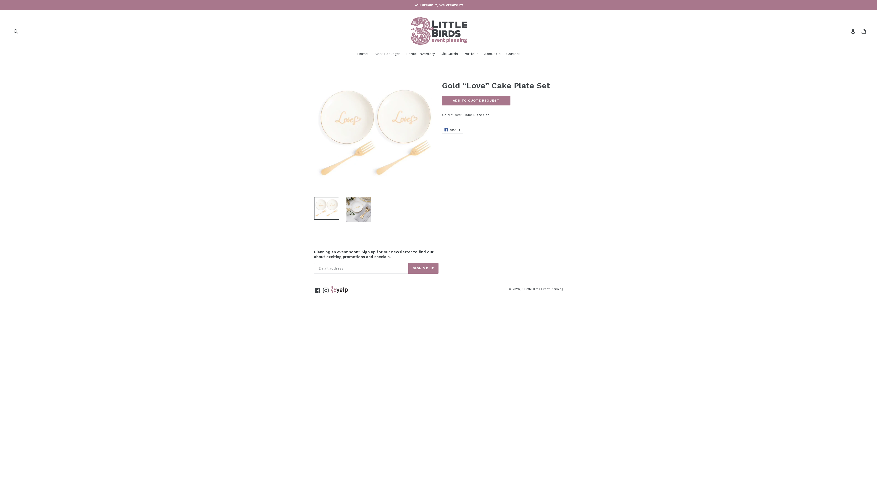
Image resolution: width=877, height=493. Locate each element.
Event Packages (387, 54)
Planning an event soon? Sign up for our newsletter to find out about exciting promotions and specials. (374, 254)
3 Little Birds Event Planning (542, 289)
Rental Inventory (420, 54)
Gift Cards (449, 54)
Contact (513, 54)
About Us (492, 54)
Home (362, 54)
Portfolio (471, 54)
